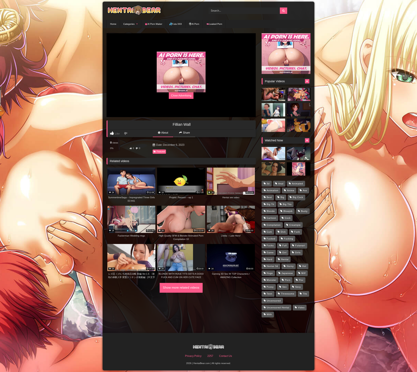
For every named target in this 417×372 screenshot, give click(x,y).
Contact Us (225, 356)
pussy (270, 287)
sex (284, 287)
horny (290, 266)
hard (269, 259)
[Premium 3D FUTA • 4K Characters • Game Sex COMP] (298, 153)
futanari (300, 245)
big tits (287, 204)
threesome (287, 293)
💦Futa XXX (175, 24)
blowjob (288, 211)
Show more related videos (181, 287)
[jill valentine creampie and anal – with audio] (273, 169)
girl (284, 252)
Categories (129, 24)
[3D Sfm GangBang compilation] (298, 94)
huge (270, 273)
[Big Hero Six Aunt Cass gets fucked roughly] (273, 94)
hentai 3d (272, 266)
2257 (210, 356)
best (269, 197)
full (284, 245)
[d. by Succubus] (298, 169)
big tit (270, 204)
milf (303, 273)
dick (283, 231)
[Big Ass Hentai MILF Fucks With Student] (273, 109)
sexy (298, 287)
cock (288, 218)
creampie (295, 225)
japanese (287, 273)
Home (113, 24)
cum (269, 231)
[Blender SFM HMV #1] (273, 153)
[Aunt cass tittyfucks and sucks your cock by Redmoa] (298, 109)
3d (268, 183)
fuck (297, 231)
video (301, 307)
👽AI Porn (194, 24)
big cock (298, 197)
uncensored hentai (278, 307)
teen (269, 293)
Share (186, 132)
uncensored (274, 300)
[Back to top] (406, 362)
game (270, 252)
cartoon (271, 218)
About (164, 132)
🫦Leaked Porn (214, 24)
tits (305, 293)
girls (298, 252)
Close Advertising (181, 95)
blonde (271, 211)
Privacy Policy (193, 356)
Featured (161, 151)
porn (287, 280)
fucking (288, 238)
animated (297, 183)
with (269, 314)
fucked (271, 238)
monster (271, 280)
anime (290, 190)
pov (301, 280)
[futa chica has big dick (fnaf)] (298, 125)
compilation (274, 225)
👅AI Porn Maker (153, 24)
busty (304, 211)
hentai (285, 259)
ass (305, 190)
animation (272, 190)
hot (304, 266)
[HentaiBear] (134, 10)
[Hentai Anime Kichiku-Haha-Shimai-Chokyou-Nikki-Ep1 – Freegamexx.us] (273, 125)
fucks (270, 245)
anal (280, 183)
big (282, 197)
